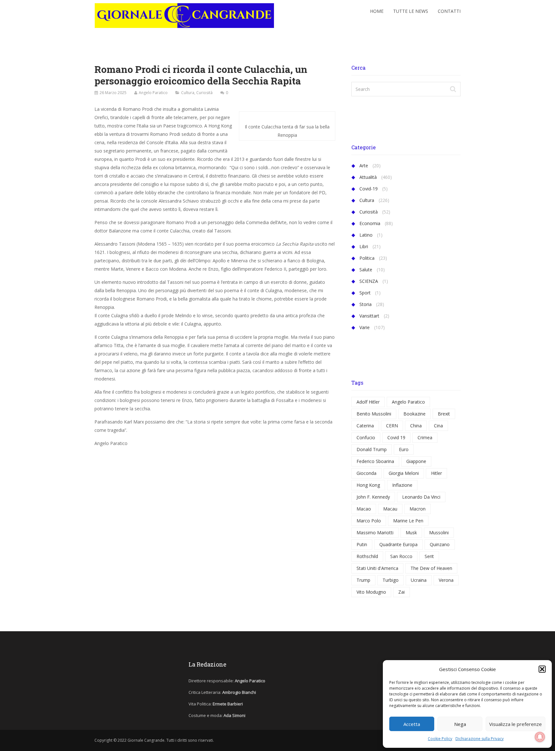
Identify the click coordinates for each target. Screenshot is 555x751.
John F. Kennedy (373, 497)
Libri (363, 246)
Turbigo (391, 580)
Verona (446, 580)
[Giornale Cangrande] (184, 14)
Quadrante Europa (398, 544)
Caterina (365, 426)
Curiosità (204, 92)
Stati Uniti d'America (377, 568)
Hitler (436, 473)
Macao (364, 509)
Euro (404, 449)
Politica (366, 258)
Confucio (366, 437)
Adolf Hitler (368, 402)
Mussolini (439, 532)
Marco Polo (369, 521)
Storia (365, 304)
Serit (429, 556)
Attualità (368, 177)
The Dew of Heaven (431, 568)
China (416, 426)
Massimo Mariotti (375, 532)
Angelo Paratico (153, 92)
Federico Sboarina (375, 461)
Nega (460, 724)
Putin (362, 544)
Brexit (444, 414)
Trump (363, 580)
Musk (411, 532)
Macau (390, 509)
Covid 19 (396, 437)
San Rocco (401, 556)
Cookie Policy (440, 738)
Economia (369, 223)
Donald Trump (372, 449)
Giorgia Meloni (404, 473)
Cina (438, 426)
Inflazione (402, 485)
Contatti (449, 11)
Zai (401, 592)
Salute (365, 269)
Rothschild (367, 556)
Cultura (187, 92)
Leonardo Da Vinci (421, 497)
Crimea (425, 437)
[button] (542, 669)
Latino (366, 235)
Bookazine (414, 414)
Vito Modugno (371, 592)
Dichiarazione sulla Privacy (479, 738)
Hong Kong (368, 485)
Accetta (411, 724)
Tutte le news (410, 11)
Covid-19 (368, 189)
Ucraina (419, 580)
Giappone (416, 461)
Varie (364, 327)
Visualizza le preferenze (515, 724)
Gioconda (366, 473)
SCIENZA (368, 281)
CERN (392, 426)
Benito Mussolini (374, 414)
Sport (365, 293)
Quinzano (440, 544)
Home (376, 11)
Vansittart (369, 316)
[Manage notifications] (540, 737)
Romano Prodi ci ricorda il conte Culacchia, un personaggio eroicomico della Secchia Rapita (200, 75)
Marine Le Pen (408, 521)
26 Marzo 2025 (113, 92)
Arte (363, 165)
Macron (418, 509)
